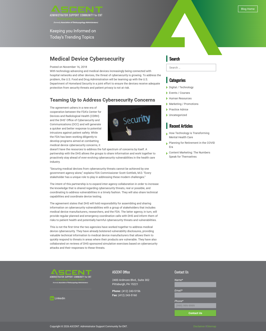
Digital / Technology (181, 87)
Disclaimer (199, 326)
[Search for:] (191, 67)
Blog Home (248, 9)
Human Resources (180, 98)
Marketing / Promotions (183, 104)
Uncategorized (178, 115)
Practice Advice (178, 109)
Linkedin (60, 298)
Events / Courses (179, 92)
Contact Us (195, 313)
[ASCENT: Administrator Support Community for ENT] (76, 14)
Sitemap (211, 326)
